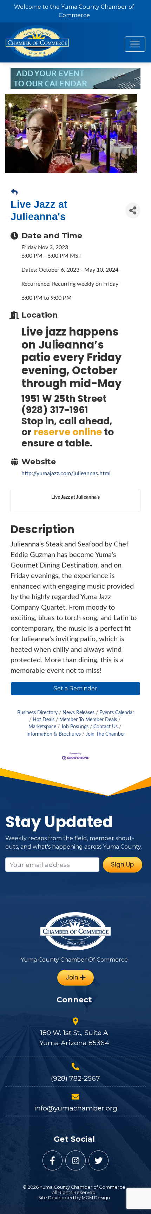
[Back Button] (14, 193)
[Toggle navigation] (135, 44)
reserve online (68, 431)
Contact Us (105, 726)
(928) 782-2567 (75, 1078)
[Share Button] (132, 210)
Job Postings (74, 726)
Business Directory (37, 712)
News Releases (78, 712)
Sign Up (122, 864)
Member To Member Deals (88, 719)
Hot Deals (43, 719)
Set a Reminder (75, 688)
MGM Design (96, 1197)
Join (73, 977)
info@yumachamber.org (75, 1108)
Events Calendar (116, 712)
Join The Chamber (105, 734)
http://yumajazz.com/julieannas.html (66, 473)
